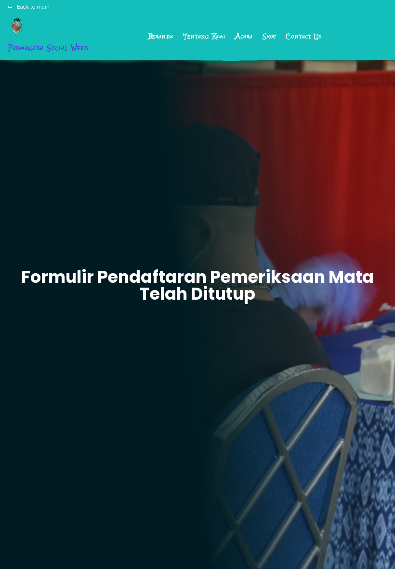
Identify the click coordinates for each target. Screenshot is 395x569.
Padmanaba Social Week (48, 48)
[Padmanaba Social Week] (17, 26)
